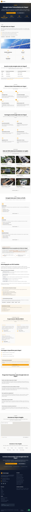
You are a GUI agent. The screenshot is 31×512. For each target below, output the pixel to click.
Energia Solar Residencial (19, 474)
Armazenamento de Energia (19, 477)
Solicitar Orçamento (14, 213)
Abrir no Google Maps (25, 437)
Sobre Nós (2, 491)
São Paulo (27, 489)
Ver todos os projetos (15, 190)
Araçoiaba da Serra (18, 489)
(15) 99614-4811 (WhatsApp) (6, 309)
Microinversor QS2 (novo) (19, 478)
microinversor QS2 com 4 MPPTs (13, 250)
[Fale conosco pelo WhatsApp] (29, 510)
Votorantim (20, 488)
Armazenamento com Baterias (4, 500)
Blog (1, 488)
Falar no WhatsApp (21, 463)
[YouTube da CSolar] (5, 483)
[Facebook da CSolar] (1, 483)
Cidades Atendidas (19, 486)
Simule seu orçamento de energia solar (19, 78)
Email (18, 366)
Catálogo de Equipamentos (19, 482)
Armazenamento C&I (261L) (19, 481)
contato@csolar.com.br (6, 310)
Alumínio (25, 489)
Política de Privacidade (22, 510)
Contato (2, 492)
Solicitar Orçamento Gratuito (11, 463)
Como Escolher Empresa (4, 501)
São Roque (22, 489)
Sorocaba (17, 488)
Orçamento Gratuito (14, 364)
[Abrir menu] (29, 1)
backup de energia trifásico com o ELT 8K (19, 251)
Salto (23, 488)
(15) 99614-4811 (5, 308)
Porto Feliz (25, 488)
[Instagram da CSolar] (3, 483)
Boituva (28, 488)
